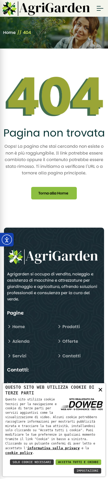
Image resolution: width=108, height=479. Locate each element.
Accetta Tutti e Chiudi (78, 462)
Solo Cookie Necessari (32, 462)
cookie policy (19, 453)
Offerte (69, 341)
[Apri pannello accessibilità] (7, 239)
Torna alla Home (53, 193)
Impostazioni (88, 470)
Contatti (70, 356)
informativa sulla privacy (53, 448)
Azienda (20, 341)
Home (9, 32)
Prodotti (70, 327)
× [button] (100, 389)
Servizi (18, 356)
